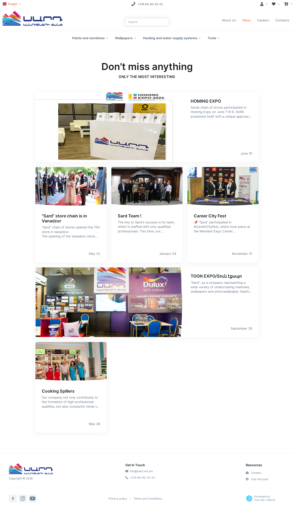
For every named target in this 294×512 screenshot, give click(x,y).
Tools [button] (212, 38)
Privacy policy (118, 498)
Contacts (282, 20)
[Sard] (31, 469)
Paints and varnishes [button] (88, 38)
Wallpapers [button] (124, 38)
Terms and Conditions (148, 498)
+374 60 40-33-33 (142, 477)
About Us (229, 20)
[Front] (32, 18)
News (246, 20)
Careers (263, 20)
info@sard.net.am (141, 471)
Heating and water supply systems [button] (170, 38)
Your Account (259, 479)
